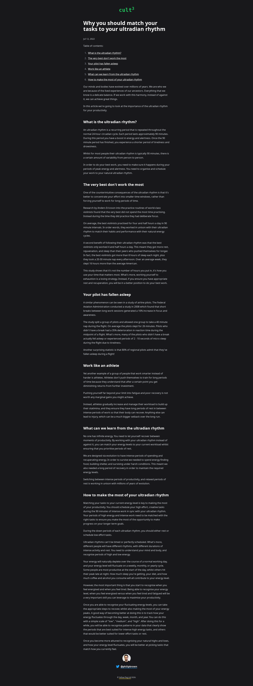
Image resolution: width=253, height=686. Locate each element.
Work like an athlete (99, 69)
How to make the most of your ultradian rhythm (115, 79)
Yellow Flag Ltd (125, 677)
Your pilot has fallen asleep (103, 63)
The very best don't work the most (107, 58)
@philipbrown (129, 666)
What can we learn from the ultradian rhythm (113, 74)
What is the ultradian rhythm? (104, 53)
